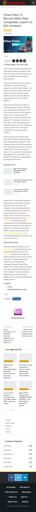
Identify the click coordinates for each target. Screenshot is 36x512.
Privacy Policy (12, 502)
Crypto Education (11, 492)
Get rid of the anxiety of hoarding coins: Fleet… (21, 190)
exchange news (8, 454)
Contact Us (13, 497)
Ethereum (7, 254)
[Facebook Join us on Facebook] (11, 477)
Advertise (25, 502)
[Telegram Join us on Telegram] (24, 477)
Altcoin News (7, 450)
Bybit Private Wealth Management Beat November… (20, 170)
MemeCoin (9, 426)
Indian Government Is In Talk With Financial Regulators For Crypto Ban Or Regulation (10, 336)
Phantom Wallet (10, 423)
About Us (24, 497)
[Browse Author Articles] (18, 311)
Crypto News (7, 446)
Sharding (8, 420)
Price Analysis (24, 487)
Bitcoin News (7, 458)
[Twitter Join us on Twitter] (18, 477)
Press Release (7, 30)
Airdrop (8, 429)
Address (8, 432)
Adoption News (8, 466)
